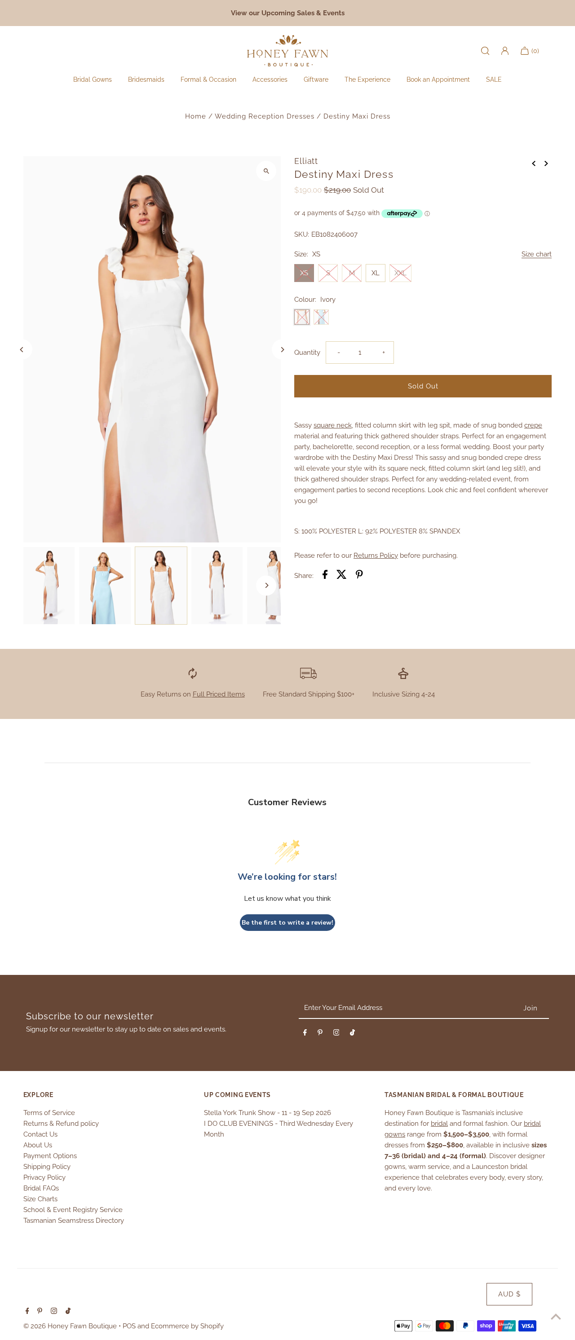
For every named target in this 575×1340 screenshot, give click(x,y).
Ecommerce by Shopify (187, 1326)
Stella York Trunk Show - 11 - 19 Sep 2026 (267, 1113)
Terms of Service (49, 1113)
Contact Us (40, 1134)
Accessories (270, 79)
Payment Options (50, 1156)
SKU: (301, 234)
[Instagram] (336, 1034)
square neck (333, 425)
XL (376, 273)
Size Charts (40, 1199)
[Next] (282, 349)
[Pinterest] (320, 1034)
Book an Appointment (438, 79)
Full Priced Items (219, 694)
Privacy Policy (44, 1177)
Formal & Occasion (208, 79)
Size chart (537, 254)
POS (129, 1326)
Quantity (307, 352)
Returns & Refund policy (61, 1124)
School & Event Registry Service (73, 1210)
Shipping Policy (47, 1167)
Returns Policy (376, 555)
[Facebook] (305, 1034)
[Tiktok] (352, 1034)
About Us (37, 1145)
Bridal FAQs (41, 1188)
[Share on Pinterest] (359, 576)
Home (195, 116)
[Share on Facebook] (325, 576)
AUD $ (509, 1294)
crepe (533, 425)
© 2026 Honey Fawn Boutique (71, 1326)
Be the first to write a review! (287, 922)
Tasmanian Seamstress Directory (73, 1221)
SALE (494, 79)
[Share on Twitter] (341, 576)
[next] (546, 162)
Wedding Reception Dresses (264, 116)
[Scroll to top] (556, 1316)
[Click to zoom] (266, 171)
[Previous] (22, 349)
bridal (439, 1124)
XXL (400, 273)
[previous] (533, 162)
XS (304, 273)
